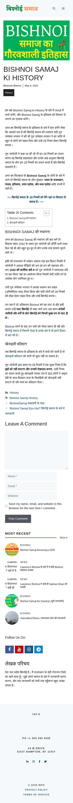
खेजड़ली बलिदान (17, 222)
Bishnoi (25, 545)
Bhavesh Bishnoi (12, 85)
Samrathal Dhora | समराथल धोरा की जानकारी (42, 618)
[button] (54, 8)
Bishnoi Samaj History (24, 398)
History (9, 92)
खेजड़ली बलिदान (14, 356)
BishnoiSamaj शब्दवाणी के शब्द (27, 403)
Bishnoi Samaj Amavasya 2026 (37, 549)
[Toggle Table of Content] (45, 213)
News (24, 562)
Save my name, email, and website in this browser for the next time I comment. (35, 506)
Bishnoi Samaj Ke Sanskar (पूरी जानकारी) (42, 601)
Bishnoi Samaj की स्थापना (23, 218)
